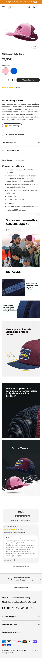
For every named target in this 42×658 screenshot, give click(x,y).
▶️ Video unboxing (12, 126)
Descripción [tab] (7, 160)
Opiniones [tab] (20, 160)
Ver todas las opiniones (21, 566)
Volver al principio (21, 588)
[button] (38, 7)
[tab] (14, 521)
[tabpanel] (21, 330)
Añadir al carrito (28, 80)
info (35, 2)
